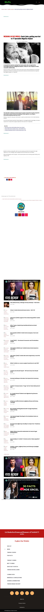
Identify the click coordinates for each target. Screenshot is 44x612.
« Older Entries (6, 454)
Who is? (9, 546)
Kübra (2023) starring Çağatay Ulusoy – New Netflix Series (15, 128)
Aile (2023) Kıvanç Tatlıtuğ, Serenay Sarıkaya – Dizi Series (24, 302)
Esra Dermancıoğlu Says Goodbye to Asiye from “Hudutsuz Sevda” (25, 424)
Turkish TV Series (11, 560)
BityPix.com (9, 610)
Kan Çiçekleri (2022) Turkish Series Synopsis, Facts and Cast (24, 333)
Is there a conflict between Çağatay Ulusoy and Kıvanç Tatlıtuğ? (24, 401)
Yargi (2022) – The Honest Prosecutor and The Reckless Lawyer (24, 341)
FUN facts (10, 555)
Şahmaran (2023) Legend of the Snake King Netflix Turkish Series (25, 318)
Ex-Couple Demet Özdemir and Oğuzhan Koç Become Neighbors (24, 394)
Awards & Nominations (13, 581)
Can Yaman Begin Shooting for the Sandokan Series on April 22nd (24, 417)
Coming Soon (11, 574)
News (6, 9)
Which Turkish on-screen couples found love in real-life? (24, 363)
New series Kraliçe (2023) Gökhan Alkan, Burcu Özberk (14, 127)
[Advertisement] (22, 24)
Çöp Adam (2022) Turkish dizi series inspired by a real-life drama (25, 356)
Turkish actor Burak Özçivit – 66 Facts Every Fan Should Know (24, 371)
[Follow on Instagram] (11, 179)
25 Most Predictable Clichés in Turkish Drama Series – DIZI (15, 130)
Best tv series (10, 563)
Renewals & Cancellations (14, 577)
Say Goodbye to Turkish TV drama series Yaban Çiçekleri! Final (25, 439)
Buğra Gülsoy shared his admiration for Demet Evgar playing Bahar (23, 432)
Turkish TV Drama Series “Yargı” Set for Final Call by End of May (25, 386)
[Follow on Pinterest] (32, 593)
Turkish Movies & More (13, 569)
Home (3, 9)
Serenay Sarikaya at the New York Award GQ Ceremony (24, 378)
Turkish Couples (11, 9)
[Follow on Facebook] (7, 179)
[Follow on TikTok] (26, 214)
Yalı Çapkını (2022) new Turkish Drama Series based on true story (24, 348)
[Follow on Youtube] (9, 179)
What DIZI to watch (12, 566)
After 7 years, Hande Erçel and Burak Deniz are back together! (23, 326)
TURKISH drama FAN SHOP (13, 584)
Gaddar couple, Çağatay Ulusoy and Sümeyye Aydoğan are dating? (24, 447)
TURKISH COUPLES (11, 552)
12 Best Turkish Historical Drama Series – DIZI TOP (22, 310)
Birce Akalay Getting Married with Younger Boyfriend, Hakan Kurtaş (23, 409)
